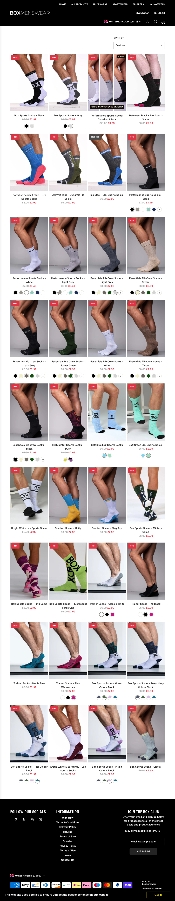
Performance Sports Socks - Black (146, 196)
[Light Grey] (137, 209)
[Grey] (32, 126)
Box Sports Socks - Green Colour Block (107, 685)
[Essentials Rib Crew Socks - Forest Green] (68, 328)
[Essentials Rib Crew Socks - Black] (29, 411)
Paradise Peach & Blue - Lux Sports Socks (29, 197)
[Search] (155, 22)
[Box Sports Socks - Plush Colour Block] (107, 733)
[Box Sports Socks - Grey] (68, 82)
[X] (24, 819)
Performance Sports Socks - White (29, 280)
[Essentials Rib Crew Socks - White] (107, 328)
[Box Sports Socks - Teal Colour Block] (29, 733)
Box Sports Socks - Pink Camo (29, 603)
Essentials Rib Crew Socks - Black (29, 446)
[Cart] (163, 22)
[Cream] (98, 292)
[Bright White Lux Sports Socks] (29, 495)
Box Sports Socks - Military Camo (146, 530)
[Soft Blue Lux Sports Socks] (107, 411)
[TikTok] (40, 819)
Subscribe (143, 851)
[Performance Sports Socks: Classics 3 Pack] (107, 82)
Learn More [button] (117, 894)
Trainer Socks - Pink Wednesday (68, 685)
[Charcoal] (98, 697)
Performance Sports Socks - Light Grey (68, 280)
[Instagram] (32, 819)
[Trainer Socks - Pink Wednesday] (68, 650)
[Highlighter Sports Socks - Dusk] (68, 411)
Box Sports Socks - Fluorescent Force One (68, 605)
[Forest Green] (109, 292)
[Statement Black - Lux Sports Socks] (146, 82)
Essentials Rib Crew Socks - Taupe (145, 363)
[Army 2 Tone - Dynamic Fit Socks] (68, 162)
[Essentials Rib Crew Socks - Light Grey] (107, 245)
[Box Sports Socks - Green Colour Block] (107, 650)
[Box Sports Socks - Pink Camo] (29, 571)
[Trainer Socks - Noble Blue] (29, 650)
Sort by (118, 37)
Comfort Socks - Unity (68, 528)
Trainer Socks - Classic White (107, 603)
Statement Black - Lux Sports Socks (146, 117)
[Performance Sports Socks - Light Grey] (68, 245)
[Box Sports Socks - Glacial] (146, 733)
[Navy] (154, 209)
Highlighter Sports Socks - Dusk (68, 446)
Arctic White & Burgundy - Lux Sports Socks (68, 768)
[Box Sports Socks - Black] (29, 82)
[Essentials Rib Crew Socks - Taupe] (146, 328)
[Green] (109, 455)
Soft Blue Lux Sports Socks (107, 444)
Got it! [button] (158, 894)
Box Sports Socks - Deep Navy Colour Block (146, 685)
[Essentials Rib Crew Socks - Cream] (146, 245)
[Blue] (104, 455)
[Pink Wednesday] (112, 614)
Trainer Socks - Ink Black (145, 603)
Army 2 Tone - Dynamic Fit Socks (68, 196)
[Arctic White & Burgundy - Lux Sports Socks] (68, 733)
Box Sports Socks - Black (29, 115)
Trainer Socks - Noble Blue (29, 683)
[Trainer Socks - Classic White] (107, 571)
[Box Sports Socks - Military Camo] (146, 495)
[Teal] (115, 697)
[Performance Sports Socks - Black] (146, 162)
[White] (143, 209)
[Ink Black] (107, 614)
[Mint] (148, 209)
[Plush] (109, 697)
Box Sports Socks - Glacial (145, 766)
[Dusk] (70, 459)
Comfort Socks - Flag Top (107, 528)
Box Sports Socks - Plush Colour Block (107, 768)
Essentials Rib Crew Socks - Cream (145, 280)
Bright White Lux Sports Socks (29, 528)
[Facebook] (15, 819)
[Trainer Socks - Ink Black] (146, 571)
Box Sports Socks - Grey (68, 115)
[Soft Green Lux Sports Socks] (146, 411)
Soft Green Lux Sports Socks (146, 444)
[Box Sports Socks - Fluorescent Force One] (68, 571)
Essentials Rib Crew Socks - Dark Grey (29, 363)
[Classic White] (101, 614)
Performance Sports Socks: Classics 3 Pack (107, 117)
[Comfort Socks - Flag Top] (107, 495)
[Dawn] (65, 459)
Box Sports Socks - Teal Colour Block (29, 768)
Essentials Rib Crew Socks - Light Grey (106, 280)
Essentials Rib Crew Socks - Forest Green (68, 363)
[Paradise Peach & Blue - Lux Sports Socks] (29, 162)
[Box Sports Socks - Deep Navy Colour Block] (146, 650)
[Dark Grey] (104, 292)
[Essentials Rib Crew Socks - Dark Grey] (29, 328)
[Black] (26, 126)
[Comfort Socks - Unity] (68, 495)
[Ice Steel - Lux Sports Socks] (107, 162)
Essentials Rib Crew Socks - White (106, 363)
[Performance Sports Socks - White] (29, 245)
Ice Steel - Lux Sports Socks (107, 194)
